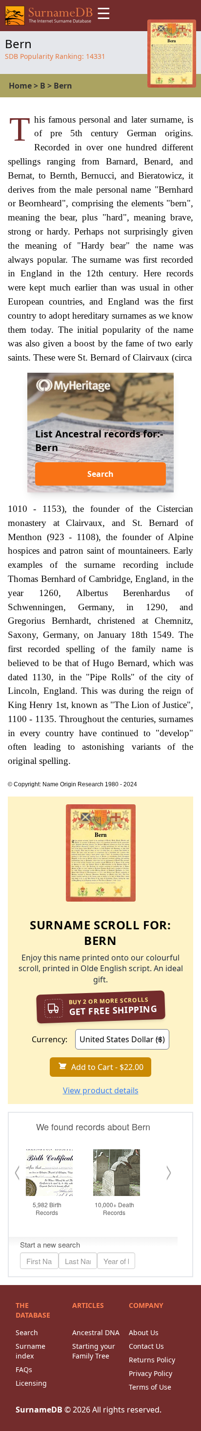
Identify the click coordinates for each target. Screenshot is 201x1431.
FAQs (24, 1369)
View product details (101, 1090)
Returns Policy (152, 1359)
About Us (144, 1332)
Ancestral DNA (96, 1332)
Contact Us (146, 1346)
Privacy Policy (150, 1373)
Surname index (30, 1350)
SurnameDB (39, 1409)
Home (20, 85)
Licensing (31, 1383)
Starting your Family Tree (93, 1350)
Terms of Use (150, 1387)
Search (100, 474)
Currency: (49, 1039)
